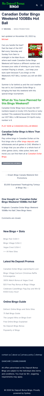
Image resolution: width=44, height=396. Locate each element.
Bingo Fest (7, 239)
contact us (6, 355)
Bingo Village (9, 243)
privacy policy (28, 355)
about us (16, 355)
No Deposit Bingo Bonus (13, 326)
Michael (7, 29)
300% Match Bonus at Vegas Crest (18, 280)
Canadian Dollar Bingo (12, 163)
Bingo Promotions (22, 29)
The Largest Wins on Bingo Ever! (17, 317)
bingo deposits (28, 141)
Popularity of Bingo (11, 330)
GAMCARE (6, 361)
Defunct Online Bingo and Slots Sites (19, 309)
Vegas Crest (8, 247)
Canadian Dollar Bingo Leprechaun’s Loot (21, 269)
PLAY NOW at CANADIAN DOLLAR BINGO (20, 126)
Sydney (27, 393)
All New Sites (12, 251)
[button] (37, 5)
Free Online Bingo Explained (15, 322)
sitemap (38, 355)
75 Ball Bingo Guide (11, 313)
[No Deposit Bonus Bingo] (14, 5)
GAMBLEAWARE (19, 361)
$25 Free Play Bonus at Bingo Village (19, 284)
